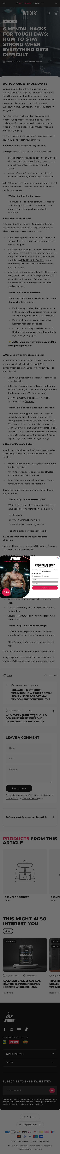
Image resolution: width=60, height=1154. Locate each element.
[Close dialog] (58, 558)
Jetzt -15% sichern (45, 588)
